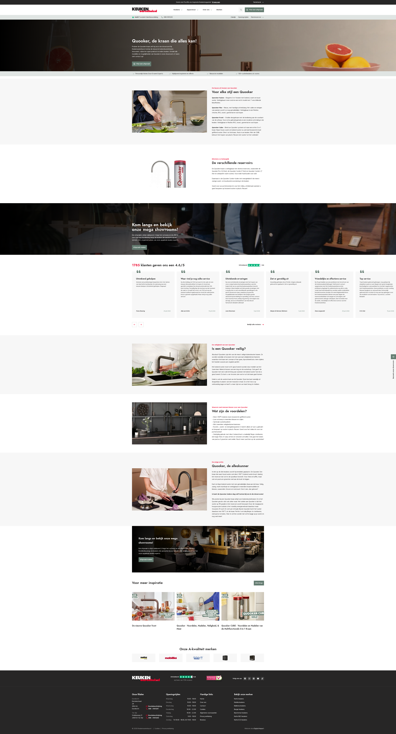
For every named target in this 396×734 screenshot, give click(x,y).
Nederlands (257, 2)
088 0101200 (168, 17)
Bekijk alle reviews (254, 324)
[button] (134, 324)
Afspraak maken (139, 247)
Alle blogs (259, 583)
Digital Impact (259, 728)
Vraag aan (216, 2)
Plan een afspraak (143, 64)
